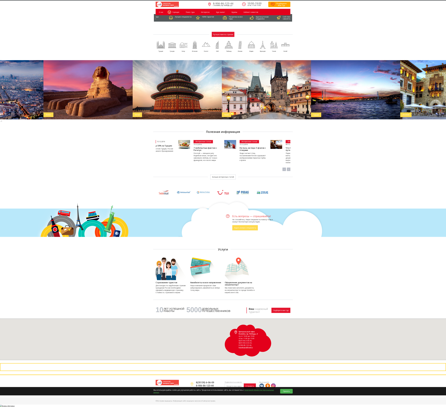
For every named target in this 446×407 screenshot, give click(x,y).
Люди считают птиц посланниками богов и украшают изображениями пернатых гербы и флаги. (230, 156)
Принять (286, 391)
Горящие (175, 12)
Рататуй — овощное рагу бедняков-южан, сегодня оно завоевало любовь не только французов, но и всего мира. (183, 156)
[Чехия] (223, 89)
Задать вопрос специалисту (245, 228)
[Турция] (312, 89)
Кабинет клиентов (251, 12)
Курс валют (220, 12)
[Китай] (133, 89)
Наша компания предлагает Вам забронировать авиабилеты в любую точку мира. (205, 287)
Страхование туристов (166, 282)
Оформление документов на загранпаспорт (238, 283)
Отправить (249, 386)
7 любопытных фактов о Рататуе (182, 149)
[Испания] (401, 89)
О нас (161, 12)
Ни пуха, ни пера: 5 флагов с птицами (230, 149)
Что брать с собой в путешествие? (272, 149)
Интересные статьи (181, 141)
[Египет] (44, 89)
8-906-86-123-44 (223, 3)
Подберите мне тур (281, 310)
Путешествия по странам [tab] (223, 34)
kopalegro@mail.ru (246, 347)
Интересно (205, 12)
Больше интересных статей (223, 177)
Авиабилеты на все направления (205, 282)
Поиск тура (190, 12)
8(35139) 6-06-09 (205, 382)
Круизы (234, 12)
